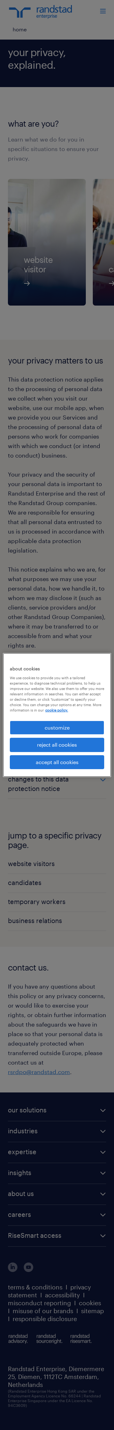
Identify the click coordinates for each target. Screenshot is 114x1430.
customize (57, 727)
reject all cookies (57, 745)
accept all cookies (57, 762)
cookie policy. (56, 710)
